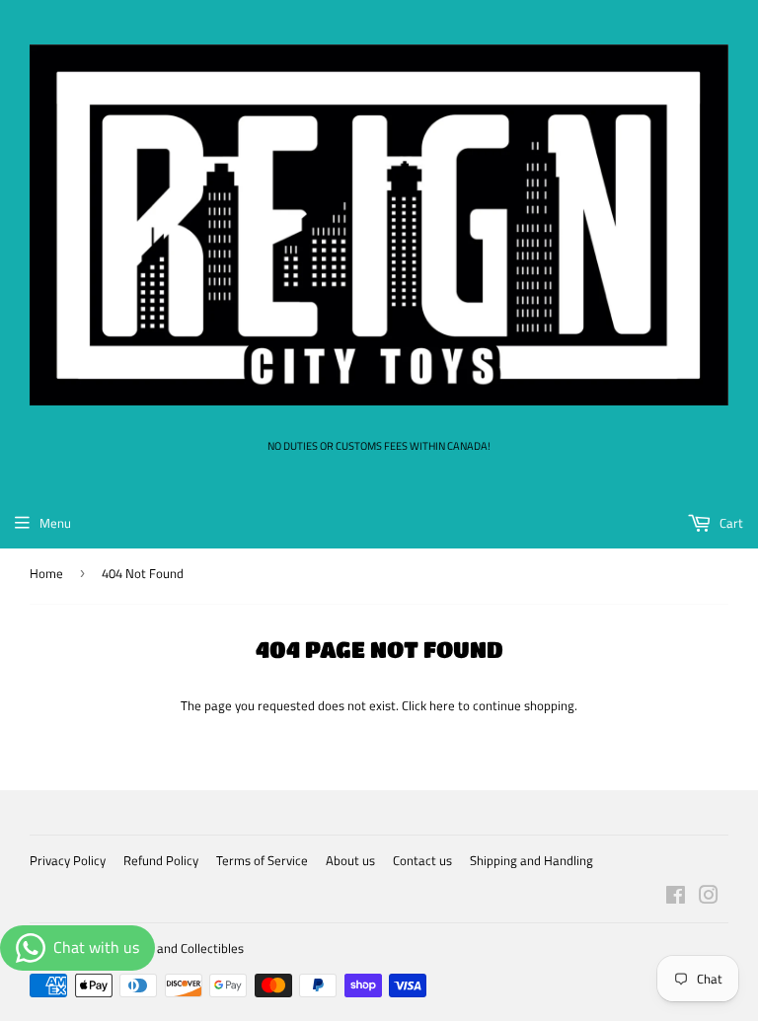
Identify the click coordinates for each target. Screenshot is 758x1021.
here (442, 705)
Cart (730, 523)
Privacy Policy (68, 860)
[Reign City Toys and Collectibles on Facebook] (675, 898)
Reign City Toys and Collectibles (157, 948)
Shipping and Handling (531, 860)
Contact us (422, 860)
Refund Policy (160, 860)
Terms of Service (262, 860)
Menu (55, 523)
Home (46, 573)
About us (350, 860)
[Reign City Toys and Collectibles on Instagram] (709, 898)
